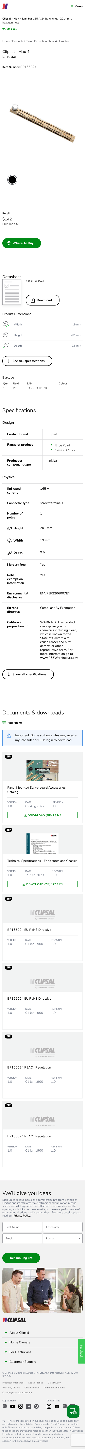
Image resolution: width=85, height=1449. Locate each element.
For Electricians (20, 1352)
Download (44, 300)
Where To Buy (22, 243)
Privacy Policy (21, 1215)
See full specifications (28, 361)
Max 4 (53, 41)
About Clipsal (19, 1333)
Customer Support (22, 1362)
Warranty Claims (11, 1387)
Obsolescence (32, 1387)
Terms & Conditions (54, 1387)
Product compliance (12, 1382)
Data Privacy (54, 1382)
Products (17, 41)
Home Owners (19, 1342)
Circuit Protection (36, 41)
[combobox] (63, 1238)
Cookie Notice (35, 1382)
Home (6, 41)
